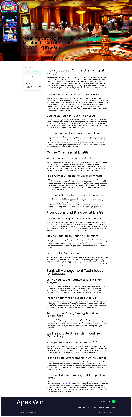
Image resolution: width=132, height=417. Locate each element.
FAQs (94, 407)
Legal (113, 412)
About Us (100, 412)
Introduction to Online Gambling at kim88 (33, 72)
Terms (109, 412)
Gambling (26, 32)
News (88, 407)
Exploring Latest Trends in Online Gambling (33, 87)
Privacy (105, 412)
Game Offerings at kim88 (31, 76)
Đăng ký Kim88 (67, 384)
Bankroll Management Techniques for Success (34, 82)
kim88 (56, 81)
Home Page (81, 407)
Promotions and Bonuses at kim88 (33, 79)
